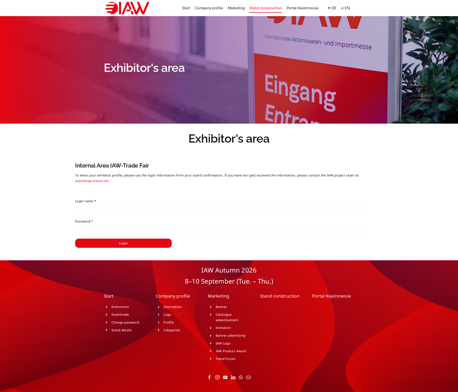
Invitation (223, 328)
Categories (172, 330)
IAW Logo (223, 343)
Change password (125, 322)
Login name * (85, 201)
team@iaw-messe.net (92, 181)
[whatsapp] (241, 377)
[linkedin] (233, 377)
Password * (84, 221)
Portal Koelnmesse (331, 296)
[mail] (248, 377)
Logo (167, 314)
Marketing (218, 296)
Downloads (120, 314)
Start (109, 296)
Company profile (173, 296)
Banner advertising (230, 335)
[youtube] (225, 377)
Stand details (121, 330)
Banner (221, 307)
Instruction (120, 307)
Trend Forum (226, 359)
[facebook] (209, 377)
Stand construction (280, 296)
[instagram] (217, 377)
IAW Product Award (231, 351)
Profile (169, 322)
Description (173, 307)
